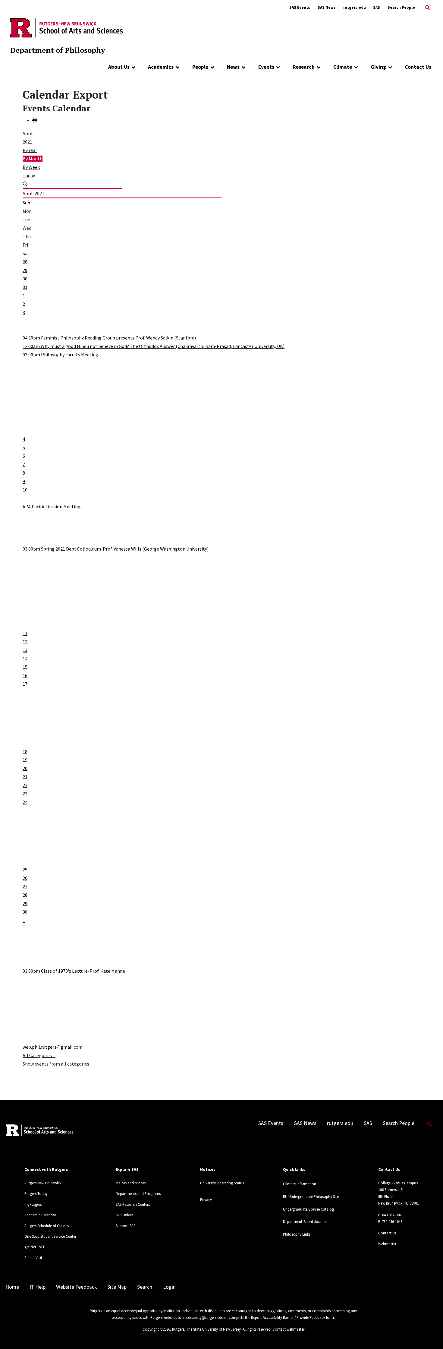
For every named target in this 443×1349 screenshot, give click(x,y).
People (200, 67)
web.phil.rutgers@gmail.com (53, 1047)
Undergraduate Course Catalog (308, 1209)
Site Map (117, 1287)
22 (25, 785)
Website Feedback (76, 1287)
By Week (31, 167)
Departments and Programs (138, 1193)
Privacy (206, 1199)
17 (25, 684)
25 (25, 870)
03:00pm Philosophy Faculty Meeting (60, 355)
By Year (30, 150)
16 (25, 675)
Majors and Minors (131, 1182)
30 (25, 279)
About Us (119, 67)
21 (25, 777)
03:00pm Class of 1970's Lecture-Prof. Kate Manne (74, 971)
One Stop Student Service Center (50, 1236)
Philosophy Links (296, 1234)
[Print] (34, 120)
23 (25, 794)
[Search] (25, 184)
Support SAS (125, 1225)
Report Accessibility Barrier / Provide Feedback (288, 1317)
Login (169, 1287)
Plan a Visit (33, 1257)
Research (304, 67)
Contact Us (418, 67)
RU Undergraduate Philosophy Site (311, 1196)
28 (25, 262)
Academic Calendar (40, 1214)
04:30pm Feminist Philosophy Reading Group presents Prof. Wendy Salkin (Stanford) (109, 338)
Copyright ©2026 (156, 1329)
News (233, 67)
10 (25, 490)
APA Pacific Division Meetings (53, 507)
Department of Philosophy (57, 50)
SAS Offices (124, 1214)
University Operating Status (222, 1182)
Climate (342, 67)
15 (25, 667)
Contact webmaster (288, 1329)
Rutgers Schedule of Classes (46, 1225)
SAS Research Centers (133, 1204)
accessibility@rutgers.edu (202, 1317)
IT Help (38, 1287)
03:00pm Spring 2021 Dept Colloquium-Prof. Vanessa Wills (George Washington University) (116, 549)
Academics (161, 67)
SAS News (327, 7)
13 (25, 650)
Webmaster (387, 1243)
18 (25, 751)
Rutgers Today (36, 1193)
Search (144, 1287)
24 (25, 802)
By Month (32, 159)
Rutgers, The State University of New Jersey (206, 1329)
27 (25, 886)
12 (25, 642)
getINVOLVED (35, 1246)
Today (29, 175)
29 (25, 270)
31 (25, 287)
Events (266, 67)
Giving (378, 67)
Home (12, 1287)
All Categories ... (39, 1055)
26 (25, 878)
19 (25, 760)
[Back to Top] (430, 1334)
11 (25, 633)
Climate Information (299, 1183)
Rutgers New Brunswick (42, 1182)
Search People (401, 7)
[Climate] (356, 67)
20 (25, 768)
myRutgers (33, 1204)
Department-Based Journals (305, 1221)
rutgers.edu (354, 7)
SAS (376, 7)
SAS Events (299, 7)
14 (25, 659)
